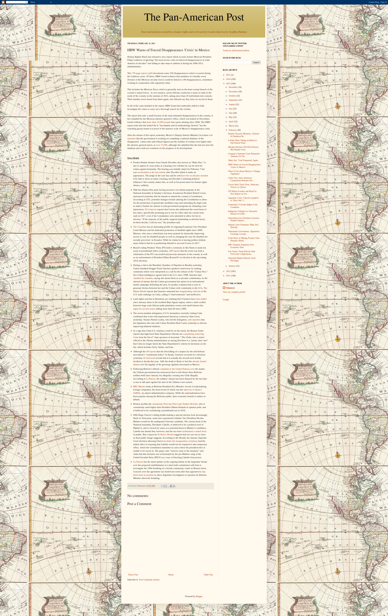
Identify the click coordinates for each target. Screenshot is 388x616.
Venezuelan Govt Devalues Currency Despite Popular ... (243, 219)
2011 (228, 276)
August (232, 104)
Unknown (230, 288)
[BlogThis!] (165, 486)
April (231, 121)
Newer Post (133, 575)
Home (171, 575)
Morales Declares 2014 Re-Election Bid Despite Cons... (243, 148)
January (232, 266)
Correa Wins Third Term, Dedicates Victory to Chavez (243, 185)
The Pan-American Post (194, 16)
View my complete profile (234, 292)
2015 (228, 75)
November (233, 91)
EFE (148, 199)
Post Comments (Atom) (149, 580)
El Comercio (151, 209)
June (231, 113)
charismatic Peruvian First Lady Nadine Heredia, (175, 404)
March (232, 126)
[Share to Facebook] (171, 486)
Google (226, 299)
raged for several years (144, 308)
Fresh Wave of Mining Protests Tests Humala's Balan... (243, 239)
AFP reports (174, 251)
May (231, 117)
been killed (201, 299)
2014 (228, 79)
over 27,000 (161, 145)
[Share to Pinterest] (174, 486)
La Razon (150, 378)
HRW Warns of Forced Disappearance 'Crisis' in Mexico (244, 165)
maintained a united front (194, 431)
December (233, 87)
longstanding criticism (190, 291)
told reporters (194, 319)
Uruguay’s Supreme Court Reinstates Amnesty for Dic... (244, 155)
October (232, 96)
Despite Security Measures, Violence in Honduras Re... (243, 135)
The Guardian (139, 226)
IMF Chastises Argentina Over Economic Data (241, 246)
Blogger (199, 596)
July (231, 109)
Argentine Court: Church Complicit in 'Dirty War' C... (243, 199)
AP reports (151, 351)
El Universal (149, 358)
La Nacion (138, 461)
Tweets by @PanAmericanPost (236, 50)
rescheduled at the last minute (151, 172)
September (233, 100)
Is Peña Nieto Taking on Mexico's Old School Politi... (242, 141)
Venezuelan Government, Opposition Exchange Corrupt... (243, 232)
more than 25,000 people (159, 122)
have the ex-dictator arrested (194, 175)
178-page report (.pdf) (142, 73)
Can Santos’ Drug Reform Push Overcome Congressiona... (241, 252)
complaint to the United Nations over (177, 369)
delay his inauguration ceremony (182, 441)
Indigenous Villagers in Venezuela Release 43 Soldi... (242, 212)
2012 (228, 271)
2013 (228, 83)
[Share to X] (168, 486)
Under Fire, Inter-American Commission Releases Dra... (241, 179)
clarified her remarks (143, 278)
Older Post (208, 575)
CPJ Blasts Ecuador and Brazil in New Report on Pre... (242, 192)
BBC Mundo (139, 386)
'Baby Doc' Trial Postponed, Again (243, 160)
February (233, 130)
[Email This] (162, 486)
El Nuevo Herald (166, 434)
